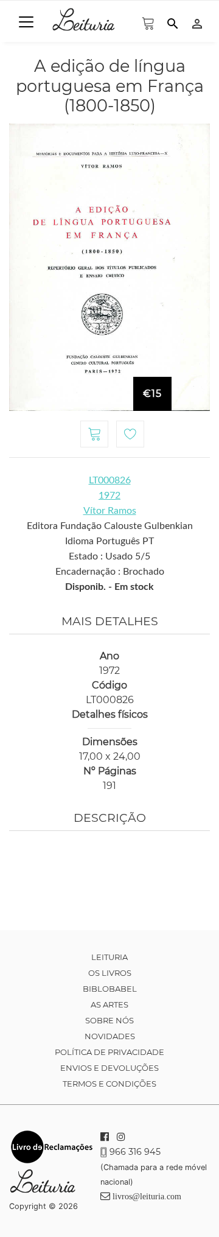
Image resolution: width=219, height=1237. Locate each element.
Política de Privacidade (109, 1052)
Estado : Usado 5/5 (109, 556)
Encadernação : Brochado (109, 571)
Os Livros (109, 973)
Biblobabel (110, 988)
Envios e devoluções (109, 1068)
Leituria (109, 957)
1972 (109, 495)
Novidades (110, 1036)
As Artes (109, 1004)
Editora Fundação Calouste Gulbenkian (110, 526)
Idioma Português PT (109, 541)
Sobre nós (109, 1020)
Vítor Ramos (109, 511)
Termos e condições (109, 1083)
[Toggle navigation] (26, 21)
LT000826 (110, 480)
